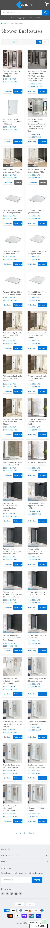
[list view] (45, 42)
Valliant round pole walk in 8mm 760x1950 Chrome (12, 378)
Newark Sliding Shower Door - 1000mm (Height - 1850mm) (12, 121)
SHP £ (29, 904)
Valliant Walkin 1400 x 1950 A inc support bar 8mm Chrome (36, 594)
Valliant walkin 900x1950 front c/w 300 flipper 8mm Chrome (12, 594)
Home (3, 24)
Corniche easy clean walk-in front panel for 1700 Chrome (11, 681)
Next (31, 833)
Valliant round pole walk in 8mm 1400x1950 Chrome (12, 335)
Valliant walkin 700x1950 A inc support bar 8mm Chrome (12, 551)
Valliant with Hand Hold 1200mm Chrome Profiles (37, 421)
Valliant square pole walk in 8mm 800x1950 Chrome (12, 421)
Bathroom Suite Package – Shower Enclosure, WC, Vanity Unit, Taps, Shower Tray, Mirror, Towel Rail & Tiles (37, 76)
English (19, 904)
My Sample (39, 926)
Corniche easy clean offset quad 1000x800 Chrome (36, 808)
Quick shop (8, 91)
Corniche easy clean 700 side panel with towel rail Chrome (12, 724)
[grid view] (39, 42)
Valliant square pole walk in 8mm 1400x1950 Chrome (37, 378)
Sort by (15, 42)
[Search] (45, 12)
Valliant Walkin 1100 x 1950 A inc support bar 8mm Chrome (12, 637)
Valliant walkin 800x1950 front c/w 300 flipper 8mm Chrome (37, 551)
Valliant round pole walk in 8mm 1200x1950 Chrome (37, 335)
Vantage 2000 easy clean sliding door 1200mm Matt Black (12, 73)
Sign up (37, 880)
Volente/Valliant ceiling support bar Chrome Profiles (36, 505)
